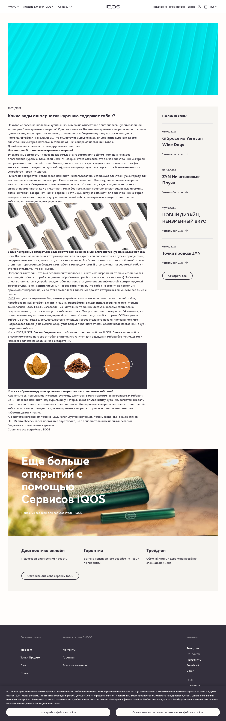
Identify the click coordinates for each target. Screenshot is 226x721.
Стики (24, 673)
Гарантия (69, 657)
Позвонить (194, 659)
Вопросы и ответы (75, 665)
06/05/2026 (169, 170)
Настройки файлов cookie (58, 712)
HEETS (62, 302)
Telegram (193, 648)
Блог (23, 665)
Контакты (69, 649)
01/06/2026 (169, 131)
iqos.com (26, 649)
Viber (190, 671)
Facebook (193, 665)
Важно (191, 6)
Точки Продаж (177, 6)
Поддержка (160, 6)
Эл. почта (193, 654)
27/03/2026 (169, 208)
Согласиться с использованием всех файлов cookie (167, 712)
